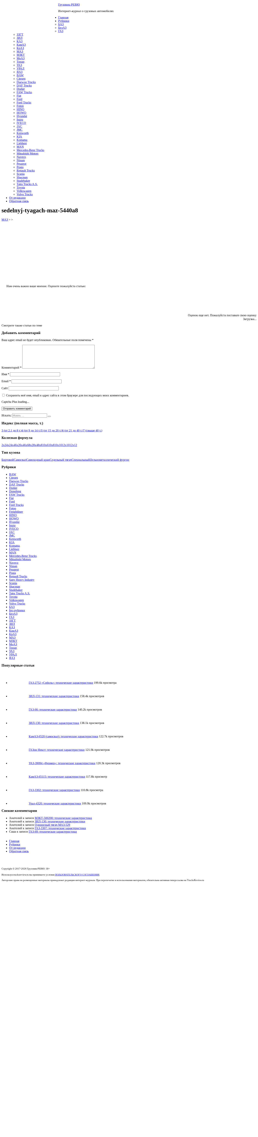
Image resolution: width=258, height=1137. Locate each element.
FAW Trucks (24, 92)
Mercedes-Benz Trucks (30, 150)
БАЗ (61, 24)
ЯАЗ (19, 71)
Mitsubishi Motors (27, 153)
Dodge (21, 88)
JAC (19, 126)
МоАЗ (21, 58)
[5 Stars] (159, 302)
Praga (20, 167)
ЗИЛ (19, 37)
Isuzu (20, 119)
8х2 (31, 445)
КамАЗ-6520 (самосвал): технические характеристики (63, 736)
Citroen (21, 78)
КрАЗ (20, 48)
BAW (20, 75)
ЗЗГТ (20, 34)
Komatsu (22, 140)
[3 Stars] (228, 273)
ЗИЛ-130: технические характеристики (54, 723)
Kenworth (23, 133)
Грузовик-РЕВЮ (69, 4)
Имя (5, 374)
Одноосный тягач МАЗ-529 (52, 824)
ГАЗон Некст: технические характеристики (57, 749)
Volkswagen (24, 191)
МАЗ (20, 51)
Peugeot (21, 163)
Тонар (20, 61)
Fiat (19, 95)
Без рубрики (17, 610)
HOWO (21, 112)
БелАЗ (62, 27)
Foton (20, 106)
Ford (19, 99)
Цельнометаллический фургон (109, 459)
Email (6, 381)
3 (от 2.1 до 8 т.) (12, 430)
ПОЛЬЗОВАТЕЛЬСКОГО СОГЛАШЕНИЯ (77, 874)
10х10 (58, 445)
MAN (20, 146)
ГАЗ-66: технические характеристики (53, 709)
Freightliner (16, 511)
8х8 (40, 445)
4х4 (13, 445)
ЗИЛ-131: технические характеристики (54, 696)
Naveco (21, 157)
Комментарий (12, 367)
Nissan (21, 160)
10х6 (45, 445)
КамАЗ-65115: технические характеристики (57, 776)
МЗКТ (21, 54)
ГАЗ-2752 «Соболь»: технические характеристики (61, 682)
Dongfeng (15, 491)
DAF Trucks (24, 85)
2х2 (4, 445)
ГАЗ (60, 31)
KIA (19, 136)
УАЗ (19, 65)
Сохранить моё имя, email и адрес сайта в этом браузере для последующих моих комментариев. (67, 395)
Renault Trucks (26, 170)
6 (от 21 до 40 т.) (72, 430)
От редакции (17, 197)
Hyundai (22, 116)
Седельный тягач (61, 459)
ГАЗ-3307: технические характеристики (60, 828)
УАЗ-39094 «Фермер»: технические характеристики (62, 763)
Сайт (5, 388)
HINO (20, 109)
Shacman (22, 177)
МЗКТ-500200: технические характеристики (63, 818)
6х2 (17, 445)
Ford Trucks (24, 102)
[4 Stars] (102, 302)
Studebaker (23, 180)
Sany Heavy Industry (21, 579)
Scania (21, 174)
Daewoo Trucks (26, 82)
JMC (19, 129)
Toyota (21, 187)
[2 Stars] (171, 273)
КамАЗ (21, 44)
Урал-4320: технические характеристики (55, 803)
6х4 (22, 445)
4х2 (8, 445)
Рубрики (63, 20)
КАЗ (19, 41)
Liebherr (22, 143)
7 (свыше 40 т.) (92, 430)
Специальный (81, 459)
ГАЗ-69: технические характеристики (53, 831)
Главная (63, 17)
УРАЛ (20, 68)
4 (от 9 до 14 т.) (31, 430)
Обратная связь (19, 201)
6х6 (26, 445)
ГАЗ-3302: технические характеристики (54, 790)
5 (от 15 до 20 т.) (51, 430)
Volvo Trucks (25, 194)
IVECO (21, 123)
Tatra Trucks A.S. (27, 184)
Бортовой (8, 459)
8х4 (35, 445)
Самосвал (20, 459)
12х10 (66, 445)
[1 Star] (115, 273)
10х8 (51, 445)
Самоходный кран (38, 459)
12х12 (73, 445)
